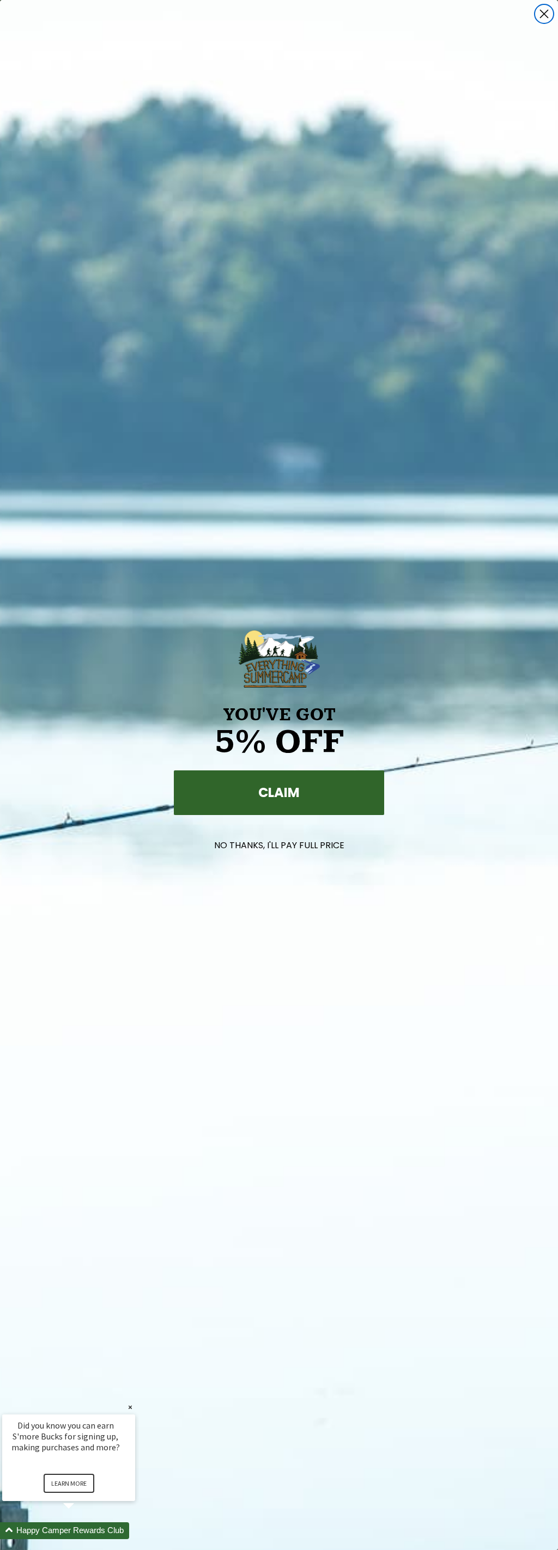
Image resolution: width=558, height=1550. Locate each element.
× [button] (130, 1407)
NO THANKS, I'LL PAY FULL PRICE (279, 845)
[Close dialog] (544, 13)
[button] (81, 1530)
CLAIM (279, 792)
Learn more (69, 1483)
